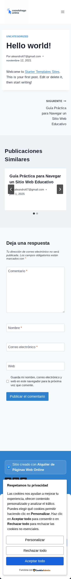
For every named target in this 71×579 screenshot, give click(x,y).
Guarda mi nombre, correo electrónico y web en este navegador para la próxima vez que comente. (36, 381)
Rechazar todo (35, 551)
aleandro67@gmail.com (26, 56)
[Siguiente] (60, 189)
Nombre (15, 328)
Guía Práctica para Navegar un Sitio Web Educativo (54, 113)
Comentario (17, 271)
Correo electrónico (23, 347)
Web (11, 366)
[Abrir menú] (62, 12)
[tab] (34, 214)
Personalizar (35, 540)
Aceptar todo (35, 561)
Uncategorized (17, 36)
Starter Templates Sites (42, 72)
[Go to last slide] (11, 189)
